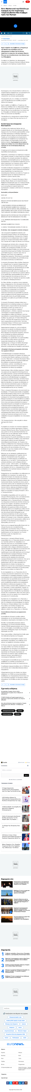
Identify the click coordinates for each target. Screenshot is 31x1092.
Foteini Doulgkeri (6, 38)
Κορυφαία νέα (7, 879)
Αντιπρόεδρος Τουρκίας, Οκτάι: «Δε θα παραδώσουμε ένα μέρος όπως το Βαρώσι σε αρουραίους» (12, 693)
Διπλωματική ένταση (8, 710)
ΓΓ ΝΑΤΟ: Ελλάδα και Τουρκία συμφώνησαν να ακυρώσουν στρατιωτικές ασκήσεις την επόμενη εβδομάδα (13, 698)
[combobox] (15, 1008)
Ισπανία (24, 1024)
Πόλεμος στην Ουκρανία (11, 1024)
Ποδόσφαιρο (15, 1037)
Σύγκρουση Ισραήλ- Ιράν (15, 1017)
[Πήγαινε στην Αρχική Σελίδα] (5, 1)
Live (28, 1)
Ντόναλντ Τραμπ (22, 1030)
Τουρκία (20, 710)
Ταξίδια (3, 1061)
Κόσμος (10, 5)
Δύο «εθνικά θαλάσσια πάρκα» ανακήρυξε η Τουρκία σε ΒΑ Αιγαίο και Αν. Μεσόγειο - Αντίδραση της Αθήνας (13, 704)
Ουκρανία (11, 1027)
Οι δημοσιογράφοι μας (6, 1067)
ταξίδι (24, 1037)
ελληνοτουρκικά (7, 714)
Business (3, 1055)
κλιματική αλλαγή (9, 1030)
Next (2, 1058)
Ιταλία (20, 1027)
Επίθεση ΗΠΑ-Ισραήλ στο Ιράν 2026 (15, 1020)
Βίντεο (2, 1064)
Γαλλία (6, 1037)
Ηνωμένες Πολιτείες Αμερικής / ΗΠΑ (15, 1034)
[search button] (26, 1008)
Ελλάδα (14, 5)
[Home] (1, 5)
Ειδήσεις (5, 5)
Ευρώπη (3, 1052)
